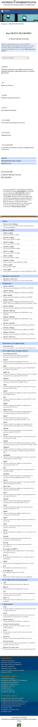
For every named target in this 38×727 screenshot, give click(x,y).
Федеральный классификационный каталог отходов (18, 562)
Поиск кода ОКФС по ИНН (11, 256)
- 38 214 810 (5, 132)
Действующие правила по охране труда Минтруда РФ (19, 648)
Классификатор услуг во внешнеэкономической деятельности (17, 544)
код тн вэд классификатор (7, 689)
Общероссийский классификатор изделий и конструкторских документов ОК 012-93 (16, 355)
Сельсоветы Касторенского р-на (13, 122)
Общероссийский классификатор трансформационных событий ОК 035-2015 (19, 494)
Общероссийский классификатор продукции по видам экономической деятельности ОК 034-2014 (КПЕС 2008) (20, 442)
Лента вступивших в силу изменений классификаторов (19, 347)
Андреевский (6, 135)
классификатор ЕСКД (6, 707)
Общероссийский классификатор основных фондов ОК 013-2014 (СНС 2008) (19, 436)
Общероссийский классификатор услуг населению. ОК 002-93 (19, 531)
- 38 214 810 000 (7, 145)
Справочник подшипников (7, 666)
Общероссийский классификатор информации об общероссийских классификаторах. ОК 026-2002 (17, 424)
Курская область (7, 85)
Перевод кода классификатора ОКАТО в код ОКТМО (18, 324)
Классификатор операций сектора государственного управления (18, 556)
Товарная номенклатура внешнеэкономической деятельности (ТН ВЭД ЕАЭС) (17, 538)
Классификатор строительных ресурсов (15, 566)
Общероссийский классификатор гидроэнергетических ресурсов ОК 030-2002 (19, 386)
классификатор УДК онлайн (8, 691)
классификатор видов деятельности (10, 682)
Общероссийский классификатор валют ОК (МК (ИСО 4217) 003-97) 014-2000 (19, 367)
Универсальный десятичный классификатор (16, 583)
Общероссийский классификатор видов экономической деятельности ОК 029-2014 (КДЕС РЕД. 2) (19, 380)
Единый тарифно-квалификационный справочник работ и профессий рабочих (19, 608)
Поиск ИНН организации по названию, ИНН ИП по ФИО (19, 270)
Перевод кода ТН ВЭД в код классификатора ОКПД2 (18, 328)
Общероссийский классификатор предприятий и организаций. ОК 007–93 (17, 463)
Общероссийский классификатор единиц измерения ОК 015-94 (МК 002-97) (19, 392)
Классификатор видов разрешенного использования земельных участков (18, 550)
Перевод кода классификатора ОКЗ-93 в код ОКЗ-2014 (19, 337)
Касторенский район (8, 110)
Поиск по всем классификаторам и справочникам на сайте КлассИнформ (18, 225)
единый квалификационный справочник (11, 705)
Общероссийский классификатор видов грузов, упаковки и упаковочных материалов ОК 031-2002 (20, 374)
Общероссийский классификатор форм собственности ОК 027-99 (19, 519)
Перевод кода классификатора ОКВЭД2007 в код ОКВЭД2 (17, 312)
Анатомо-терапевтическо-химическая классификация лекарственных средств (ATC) (19, 593)
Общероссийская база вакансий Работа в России (17, 637)
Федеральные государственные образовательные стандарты (17, 631)
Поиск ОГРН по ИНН (9, 265)
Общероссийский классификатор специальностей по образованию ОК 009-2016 (18, 488)
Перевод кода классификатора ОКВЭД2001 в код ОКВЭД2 (17, 318)
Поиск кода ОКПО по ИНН (11, 234)
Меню (7, 11)
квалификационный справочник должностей (12, 698)
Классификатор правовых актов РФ (13, 571)
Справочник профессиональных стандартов (16, 620)
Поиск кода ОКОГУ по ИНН (11, 252)
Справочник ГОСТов (6, 672)
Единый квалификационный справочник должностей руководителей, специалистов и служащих (19, 614)
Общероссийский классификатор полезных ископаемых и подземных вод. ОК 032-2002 (19, 456)
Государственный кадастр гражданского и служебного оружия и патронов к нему (19, 642)
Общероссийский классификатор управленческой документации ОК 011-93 (18, 506)
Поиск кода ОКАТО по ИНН (11, 243)
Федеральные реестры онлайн (8, 668)
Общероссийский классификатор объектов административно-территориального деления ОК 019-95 (17, 71)
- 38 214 (4, 108)
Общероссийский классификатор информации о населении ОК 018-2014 (17, 405)
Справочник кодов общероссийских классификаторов (19, 5)
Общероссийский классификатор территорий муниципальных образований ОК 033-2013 (16, 500)
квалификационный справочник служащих (11, 700)
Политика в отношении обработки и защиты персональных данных (19, 719)
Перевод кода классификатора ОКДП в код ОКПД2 (18, 291)
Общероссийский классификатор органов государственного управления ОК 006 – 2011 (16, 417)
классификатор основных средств (9, 684)
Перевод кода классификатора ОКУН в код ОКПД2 (18, 307)
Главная (4, 24)
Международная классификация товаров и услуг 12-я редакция (19, 599)
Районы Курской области (10, 98)
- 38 (2, 83)
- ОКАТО (4, 67)
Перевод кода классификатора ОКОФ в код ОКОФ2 (18, 287)
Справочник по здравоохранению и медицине (12, 670)
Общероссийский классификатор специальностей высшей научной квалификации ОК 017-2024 (18, 475)
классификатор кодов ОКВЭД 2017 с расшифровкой (14, 680)
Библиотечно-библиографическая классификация (17, 576)
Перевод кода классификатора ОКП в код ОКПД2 (17, 296)
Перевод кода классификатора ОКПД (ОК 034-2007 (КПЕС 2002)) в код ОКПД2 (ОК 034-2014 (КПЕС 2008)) (20, 301)
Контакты (24, 717)
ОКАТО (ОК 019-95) (16, 24)
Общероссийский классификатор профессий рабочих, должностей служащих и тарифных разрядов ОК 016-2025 (19, 450)
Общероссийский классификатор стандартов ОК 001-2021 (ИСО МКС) (19, 469)
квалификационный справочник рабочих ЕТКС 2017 (14, 702)
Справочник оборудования (8, 660)
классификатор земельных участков (10, 709)
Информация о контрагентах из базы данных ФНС (18, 279)
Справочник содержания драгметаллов (11, 662)
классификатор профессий (7, 678)
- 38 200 (4, 95)
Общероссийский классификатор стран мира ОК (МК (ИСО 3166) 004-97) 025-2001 (19, 481)
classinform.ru (16, 717)
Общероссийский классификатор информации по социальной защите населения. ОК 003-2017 (17, 411)
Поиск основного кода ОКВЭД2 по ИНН (15, 261)
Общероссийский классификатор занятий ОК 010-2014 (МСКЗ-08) (19, 399)
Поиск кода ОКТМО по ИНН (11, 238)
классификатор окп (6, 688)
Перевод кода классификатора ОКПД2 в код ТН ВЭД (18, 333)
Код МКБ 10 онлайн (6, 711)
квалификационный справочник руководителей (13, 703)
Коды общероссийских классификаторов (11, 664)
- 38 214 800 (5, 120)
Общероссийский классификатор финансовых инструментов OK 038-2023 (16, 513)
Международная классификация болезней (15, 588)
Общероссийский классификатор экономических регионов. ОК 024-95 (17, 525)
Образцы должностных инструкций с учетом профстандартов (16, 625)
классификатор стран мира (8, 686)
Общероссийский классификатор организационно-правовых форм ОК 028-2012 (18, 430)
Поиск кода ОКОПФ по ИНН (11, 247)
